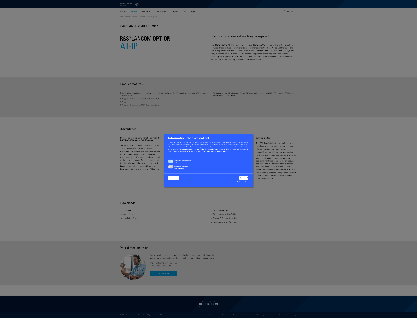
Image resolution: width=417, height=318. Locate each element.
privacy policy (222, 151)
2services (179, 163)
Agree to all (244, 178)
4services (179, 168)
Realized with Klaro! (242, 182)
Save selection (173, 178)
